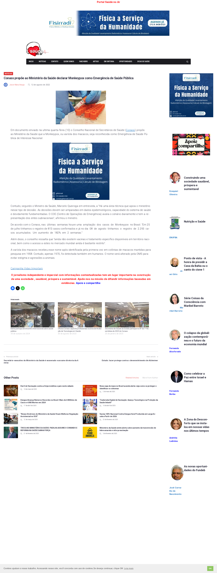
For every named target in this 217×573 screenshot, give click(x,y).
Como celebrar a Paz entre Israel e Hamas (195, 377)
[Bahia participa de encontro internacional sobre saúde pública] (33, 314)
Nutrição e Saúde (194, 221)
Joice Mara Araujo (17, 85)
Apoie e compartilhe (88, 283)
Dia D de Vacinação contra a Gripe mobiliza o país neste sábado (46, 386)
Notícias (42, 61)
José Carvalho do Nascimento (175, 491)
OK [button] (210, 568)
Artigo (96, 61)
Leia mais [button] (128, 568)
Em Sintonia (109, 61)
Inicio (31, 61)
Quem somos (69, 61)
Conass (130, 130)
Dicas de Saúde (143, 61)
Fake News (83, 61)
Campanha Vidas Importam (27, 268)
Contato (54, 61)
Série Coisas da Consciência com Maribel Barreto (195, 302)
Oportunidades (125, 61)
